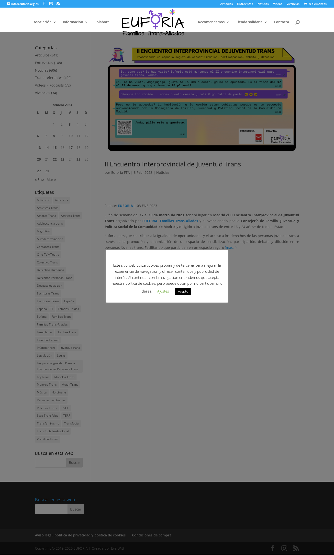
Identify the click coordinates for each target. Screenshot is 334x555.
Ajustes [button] (163, 291)
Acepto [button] (183, 291)
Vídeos (277, 4)
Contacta (281, 22)
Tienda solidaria (249, 22)
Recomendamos (211, 22)
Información (73, 22)
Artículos (226, 4)
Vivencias (293, 4)
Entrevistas (245, 4)
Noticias (263, 4)
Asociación (43, 22)
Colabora (102, 22)
